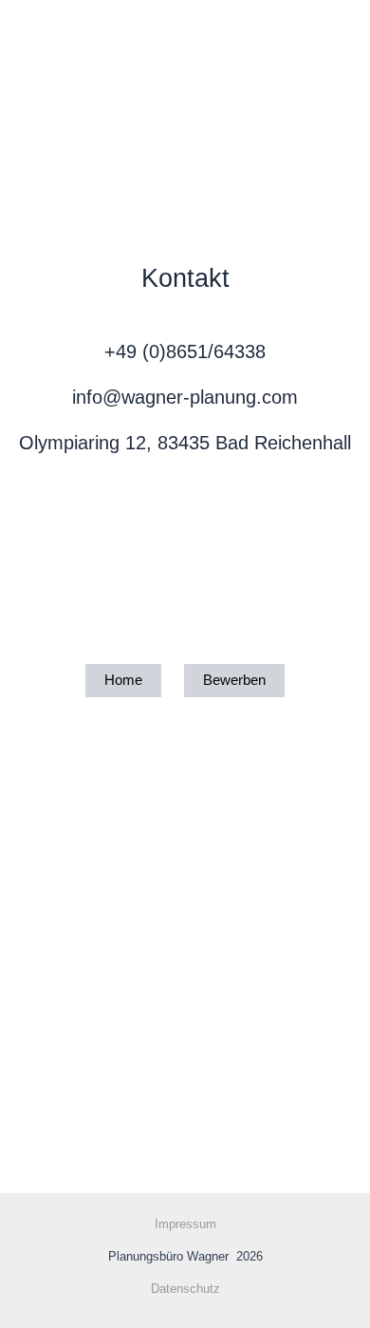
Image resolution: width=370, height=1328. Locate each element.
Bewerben (234, 680)
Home (123, 680)
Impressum (185, 1224)
